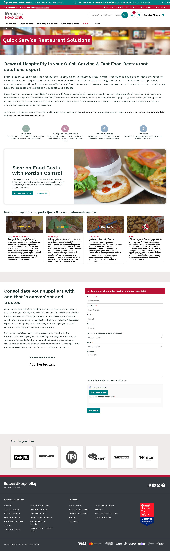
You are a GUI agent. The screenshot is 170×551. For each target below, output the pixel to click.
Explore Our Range (22, 193)
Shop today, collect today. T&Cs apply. (99, 2)
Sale (85, 23)
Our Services (26, 23)
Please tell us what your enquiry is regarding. (105, 333)
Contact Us (42, 193)
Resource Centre (70, 23)
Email (89, 315)
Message (90, 352)
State (89, 342)
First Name (91, 297)
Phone (89, 324)
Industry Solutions (47, 23)
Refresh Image (99, 392)
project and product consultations (26, 116)
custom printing (88, 112)
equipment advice (156, 112)
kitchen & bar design (135, 112)
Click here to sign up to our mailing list (108, 380)
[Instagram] (159, 485)
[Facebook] (163, 485)
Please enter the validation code (101, 397)
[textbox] (106, 15)
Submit (94, 411)
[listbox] (125, 337)
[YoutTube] (150, 485)
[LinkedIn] (154, 485)
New (97, 23)
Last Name (91, 306)
